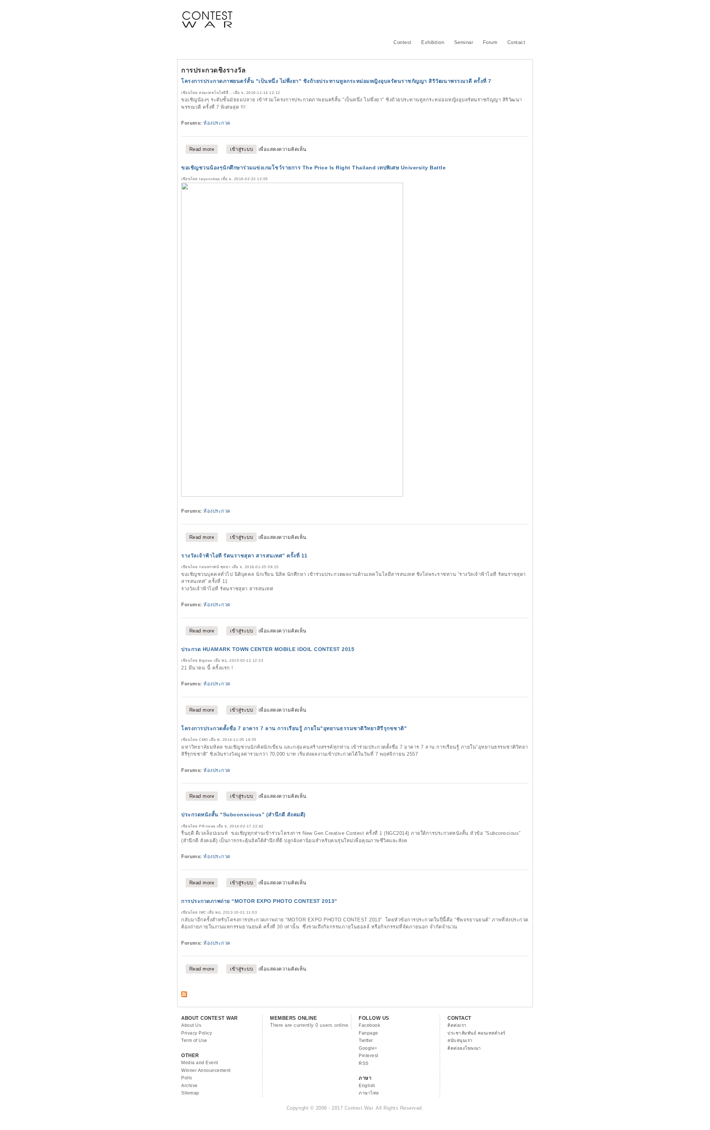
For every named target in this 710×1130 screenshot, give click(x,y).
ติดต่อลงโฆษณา (464, 1048)
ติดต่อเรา (457, 1025)
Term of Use (194, 1040)
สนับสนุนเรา (460, 1040)
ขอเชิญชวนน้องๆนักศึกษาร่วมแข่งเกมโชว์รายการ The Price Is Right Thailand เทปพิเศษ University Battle (313, 168)
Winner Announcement (206, 1070)
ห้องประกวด (216, 123)
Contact (516, 42)
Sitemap (190, 1093)
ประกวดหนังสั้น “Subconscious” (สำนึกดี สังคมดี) (243, 814)
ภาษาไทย (369, 1093)
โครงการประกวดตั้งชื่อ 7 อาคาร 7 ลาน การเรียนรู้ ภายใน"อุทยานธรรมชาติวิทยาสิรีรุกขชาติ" (294, 728)
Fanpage (368, 1033)
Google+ (368, 1048)
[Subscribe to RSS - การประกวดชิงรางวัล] (184, 995)
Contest (402, 42)
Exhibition (432, 42)
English (367, 1085)
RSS (364, 1063)
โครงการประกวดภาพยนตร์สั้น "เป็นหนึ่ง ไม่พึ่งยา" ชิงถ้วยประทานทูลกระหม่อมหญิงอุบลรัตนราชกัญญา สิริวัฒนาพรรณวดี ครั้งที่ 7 (336, 81)
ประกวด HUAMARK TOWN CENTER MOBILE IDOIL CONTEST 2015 (267, 649)
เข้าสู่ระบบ (241, 149)
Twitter (366, 1040)
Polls (186, 1077)
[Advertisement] (394, 16)
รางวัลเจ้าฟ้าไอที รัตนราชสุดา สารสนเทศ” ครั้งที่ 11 (244, 556)
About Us (191, 1025)
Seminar (463, 42)
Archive (189, 1085)
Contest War (207, 15)
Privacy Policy (196, 1033)
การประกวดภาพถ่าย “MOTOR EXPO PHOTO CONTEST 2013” (259, 901)
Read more (203, 149)
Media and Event (199, 1062)
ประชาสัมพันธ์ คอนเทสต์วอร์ (476, 1033)
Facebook (369, 1025)
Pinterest (368, 1055)
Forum (490, 42)
